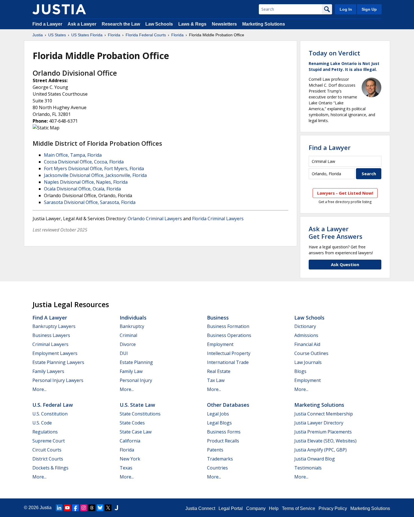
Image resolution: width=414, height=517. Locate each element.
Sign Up (369, 9)
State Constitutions (140, 414)
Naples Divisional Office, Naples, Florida (86, 182)
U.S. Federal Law (52, 404)
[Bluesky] (100, 507)
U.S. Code (42, 423)
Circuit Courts (46, 450)
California (130, 441)
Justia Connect (200, 508)
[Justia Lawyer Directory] (116, 507)
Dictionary (305, 326)
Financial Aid (307, 344)
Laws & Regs (192, 24)
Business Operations (229, 335)
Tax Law (215, 380)
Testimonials (308, 468)
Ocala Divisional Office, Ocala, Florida (82, 189)
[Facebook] (75, 507)
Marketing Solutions (263, 24)
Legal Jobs (218, 414)
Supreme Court (48, 441)
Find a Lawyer (47, 24)
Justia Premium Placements (323, 432)
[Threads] (91, 507)
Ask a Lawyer (82, 24)
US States (57, 35)
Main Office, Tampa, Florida (73, 155)
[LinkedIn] (59, 507)
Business (218, 317)
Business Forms (224, 432)
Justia (37, 35)
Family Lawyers (48, 371)
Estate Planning (136, 362)
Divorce (128, 344)
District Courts (47, 459)
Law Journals (308, 362)
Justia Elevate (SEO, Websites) (325, 441)
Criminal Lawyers (50, 344)
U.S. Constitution (50, 414)
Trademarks (220, 459)
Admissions (306, 335)
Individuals (133, 317)
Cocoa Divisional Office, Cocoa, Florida (84, 162)
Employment (220, 344)
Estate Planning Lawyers (58, 362)
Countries (217, 468)
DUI (124, 353)
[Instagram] (83, 507)
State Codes (132, 423)
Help (274, 508)
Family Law (131, 371)
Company (256, 508)
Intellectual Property (228, 353)
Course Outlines (311, 353)
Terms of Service (298, 508)
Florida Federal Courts (146, 35)
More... (39, 389)
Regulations (45, 432)
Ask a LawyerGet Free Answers (335, 232)
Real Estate (218, 371)
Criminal (128, 335)
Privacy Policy (333, 508)
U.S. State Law (137, 404)
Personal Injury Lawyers (57, 380)
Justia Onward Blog (314, 459)
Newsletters (224, 24)
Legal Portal (231, 508)
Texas (126, 468)
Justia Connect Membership (323, 414)
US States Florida (87, 35)
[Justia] (59, 9)
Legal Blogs (219, 423)
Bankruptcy (132, 326)
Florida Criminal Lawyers (218, 218)
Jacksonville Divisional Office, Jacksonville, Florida (95, 175)
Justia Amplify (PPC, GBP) (320, 450)
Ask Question (345, 264)
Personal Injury (136, 380)
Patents (215, 450)
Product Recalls (223, 441)
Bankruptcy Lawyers (53, 326)
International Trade (228, 362)
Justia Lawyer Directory (318, 423)
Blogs (300, 371)
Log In (346, 9)
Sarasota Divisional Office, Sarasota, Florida (89, 202)
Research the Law (121, 24)
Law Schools (159, 24)
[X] (108, 507)
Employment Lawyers (54, 353)
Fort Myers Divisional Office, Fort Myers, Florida (94, 168)
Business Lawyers (51, 335)
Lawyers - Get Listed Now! (345, 193)
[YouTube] (67, 507)
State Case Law (136, 432)
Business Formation (228, 326)
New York (130, 459)
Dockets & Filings (50, 468)
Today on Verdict (334, 53)
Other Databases (228, 404)
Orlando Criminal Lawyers (155, 218)
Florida (114, 35)
